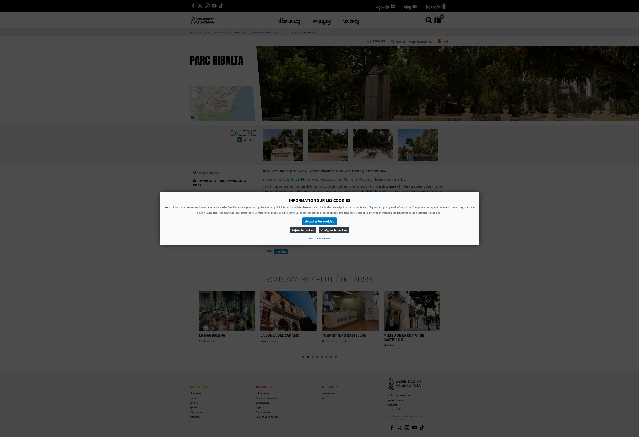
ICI (380, 207)
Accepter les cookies (319, 221)
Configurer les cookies (334, 230)
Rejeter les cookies (303, 230)
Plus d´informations (319, 238)
